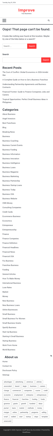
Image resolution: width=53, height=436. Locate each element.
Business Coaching (10, 141)
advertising (19, 382)
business (33, 386)
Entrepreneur (7, 225)
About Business (8, 114)
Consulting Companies (11, 207)
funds (43, 399)
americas (29, 382)
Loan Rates (7, 287)
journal (6, 408)
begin (25, 386)
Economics (7, 221)
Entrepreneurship (9, 230)
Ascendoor (36, 430)
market (21, 408)
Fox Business (7, 261)
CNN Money (7, 203)
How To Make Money (11, 278)
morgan (6, 412)
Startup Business (9, 341)
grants (15, 404)
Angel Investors (8, 119)
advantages (8, 382)
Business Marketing (10, 176)
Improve (26, 10)
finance (6, 399)
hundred (32, 404)
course (37, 390)
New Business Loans (11, 305)
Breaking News (8, 132)
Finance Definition (9, 243)
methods (31, 408)
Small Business (8, 314)
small (6, 417)
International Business (11, 283)
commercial (16, 390)
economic (7, 395)
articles (39, 382)
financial (15, 399)
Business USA (8, 194)
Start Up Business (9, 332)
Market (5, 292)
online (15, 412)
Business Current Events (12, 145)
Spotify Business (9, 327)
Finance (5, 234)
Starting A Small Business (13, 336)
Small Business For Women (13, 318)
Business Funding (9, 150)
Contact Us (7, 366)
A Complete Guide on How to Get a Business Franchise (25, 80)
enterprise (29, 395)
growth (23, 404)
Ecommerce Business (11, 216)
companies (28, 390)
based (17, 386)
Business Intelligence (11, 163)
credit (46, 390)
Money (5, 296)
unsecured (7, 421)
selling (44, 412)
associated (8, 386)
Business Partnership (11, 181)
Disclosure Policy (9, 370)
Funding (5, 270)
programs (35, 412)
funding (34, 399)
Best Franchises (9, 123)
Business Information (11, 154)
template (45, 417)
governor (7, 404)
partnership (24, 412)
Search (5, 54)
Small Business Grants (11, 323)
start (20, 417)
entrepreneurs (41, 395)
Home (5, 361)
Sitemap (5, 375)
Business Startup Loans (12, 185)
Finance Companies (10, 239)
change (6, 390)
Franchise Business (10, 265)
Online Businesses (10, 310)
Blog (4, 127)
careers (42, 386)
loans (14, 408)
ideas (40, 404)
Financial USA (8, 256)
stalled (13, 417)
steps (36, 417)
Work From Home (9, 345)
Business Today (8, 190)
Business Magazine (10, 172)
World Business (8, 350)
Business (6, 136)
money (39, 408)
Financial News (8, 252)
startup (28, 417)
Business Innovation (10, 159)
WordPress (26, 432)
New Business (8, 301)
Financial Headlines (10, 247)
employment (18, 395)
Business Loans (9, 167)
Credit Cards (7, 212)
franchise (25, 399)
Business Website (9, 199)
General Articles (9, 274)
